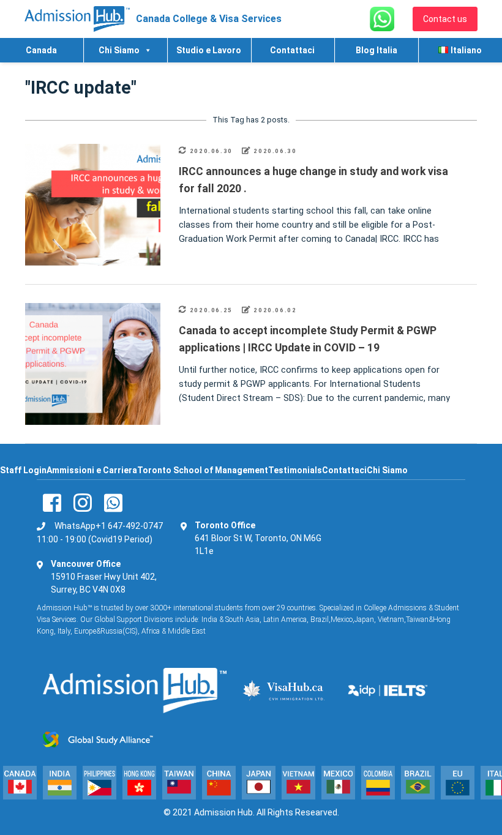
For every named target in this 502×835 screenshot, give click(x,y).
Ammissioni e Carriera (92, 470)
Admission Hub (223, 812)
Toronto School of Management (202, 470)
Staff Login (23, 470)
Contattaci (292, 50)
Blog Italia (376, 50)
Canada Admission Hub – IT (41, 53)
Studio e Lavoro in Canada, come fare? (208, 53)
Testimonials (295, 470)
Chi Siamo (119, 50)
